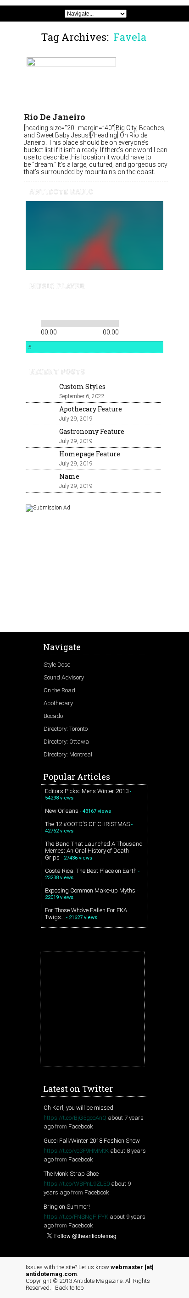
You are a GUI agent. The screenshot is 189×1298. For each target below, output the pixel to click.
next (63, 306)
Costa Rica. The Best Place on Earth (91, 870)
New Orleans (61, 810)
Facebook (80, 1126)
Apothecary (58, 703)
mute (91, 306)
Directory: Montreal (68, 754)
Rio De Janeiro (54, 116)
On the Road (59, 690)
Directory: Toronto (66, 728)
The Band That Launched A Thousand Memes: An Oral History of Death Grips (94, 850)
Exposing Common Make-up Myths (90, 890)
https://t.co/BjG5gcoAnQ (75, 1117)
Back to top (69, 1287)
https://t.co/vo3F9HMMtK (76, 1150)
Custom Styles (82, 386)
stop (76, 306)
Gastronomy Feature (91, 431)
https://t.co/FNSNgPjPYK (76, 1216)
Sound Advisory (64, 677)
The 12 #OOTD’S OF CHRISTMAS (87, 824)
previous (32, 306)
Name (69, 476)
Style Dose (57, 664)
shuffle (141, 322)
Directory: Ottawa (66, 741)
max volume (125, 306)
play (48, 306)
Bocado (53, 715)
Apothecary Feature (90, 409)
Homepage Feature (89, 453)
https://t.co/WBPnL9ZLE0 (77, 1183)
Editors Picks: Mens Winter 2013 (86, 791)
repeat (127, 322)
